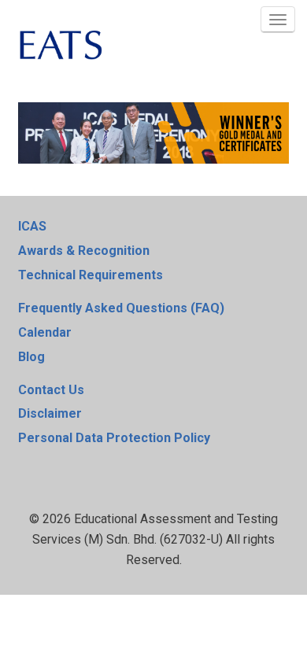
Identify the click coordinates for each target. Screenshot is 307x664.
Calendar (45, 332)
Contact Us (51, 389)
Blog (31, 356)
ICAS (32, 226)
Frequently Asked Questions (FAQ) (121, 308)
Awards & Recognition (84, 250)
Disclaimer (50, 413)
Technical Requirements (90, 274)
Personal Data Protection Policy (114, 437)
